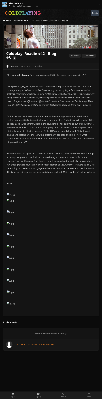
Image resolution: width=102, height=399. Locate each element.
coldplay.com (23, 75)
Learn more (5, 4)
